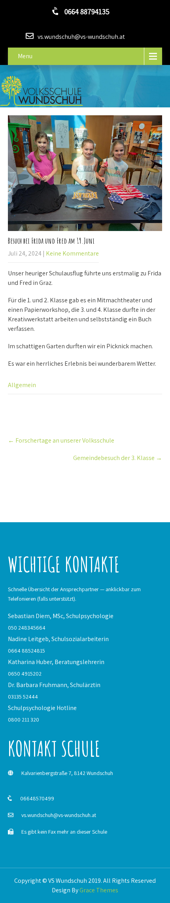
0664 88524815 (26, 650)
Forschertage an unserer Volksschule (61, 440)
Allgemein (22, 385)
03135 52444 (23, 696)
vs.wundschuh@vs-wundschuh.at (58, 815)
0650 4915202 (25, 673)
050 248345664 (26, 627)
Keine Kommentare (72, 253)
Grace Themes (98, 890)
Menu (25, 56)
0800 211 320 (23, 719)
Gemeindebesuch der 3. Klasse (117, 458)
